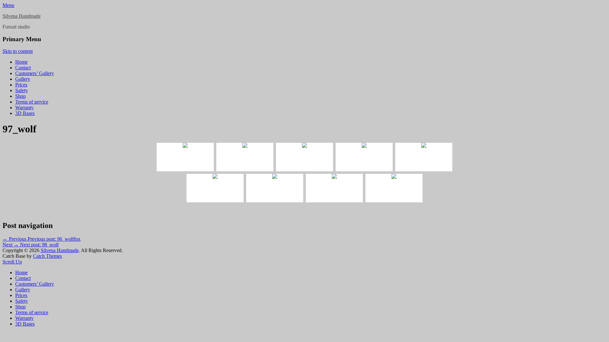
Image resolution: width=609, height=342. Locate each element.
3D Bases (25, 113)
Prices (21, 84)
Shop (20, 96)
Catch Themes (47, 256)
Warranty (24, 107)
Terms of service (31, 101)
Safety (21, 90)
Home (21, 62)
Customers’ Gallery (34, 73)
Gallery (22, 79)
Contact (23, 67)
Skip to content (18, 51)
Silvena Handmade (22, 16)
